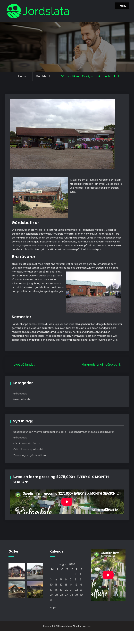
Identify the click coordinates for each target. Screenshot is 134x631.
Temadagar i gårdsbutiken (29, 455)
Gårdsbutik (43, 76)
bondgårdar (33, 339)
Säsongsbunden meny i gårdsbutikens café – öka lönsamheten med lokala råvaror (63, 432)
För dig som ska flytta (26, 443)
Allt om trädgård (96, 267)
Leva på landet (22, 399)
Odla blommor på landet (28, 449)
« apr (53, 607)
